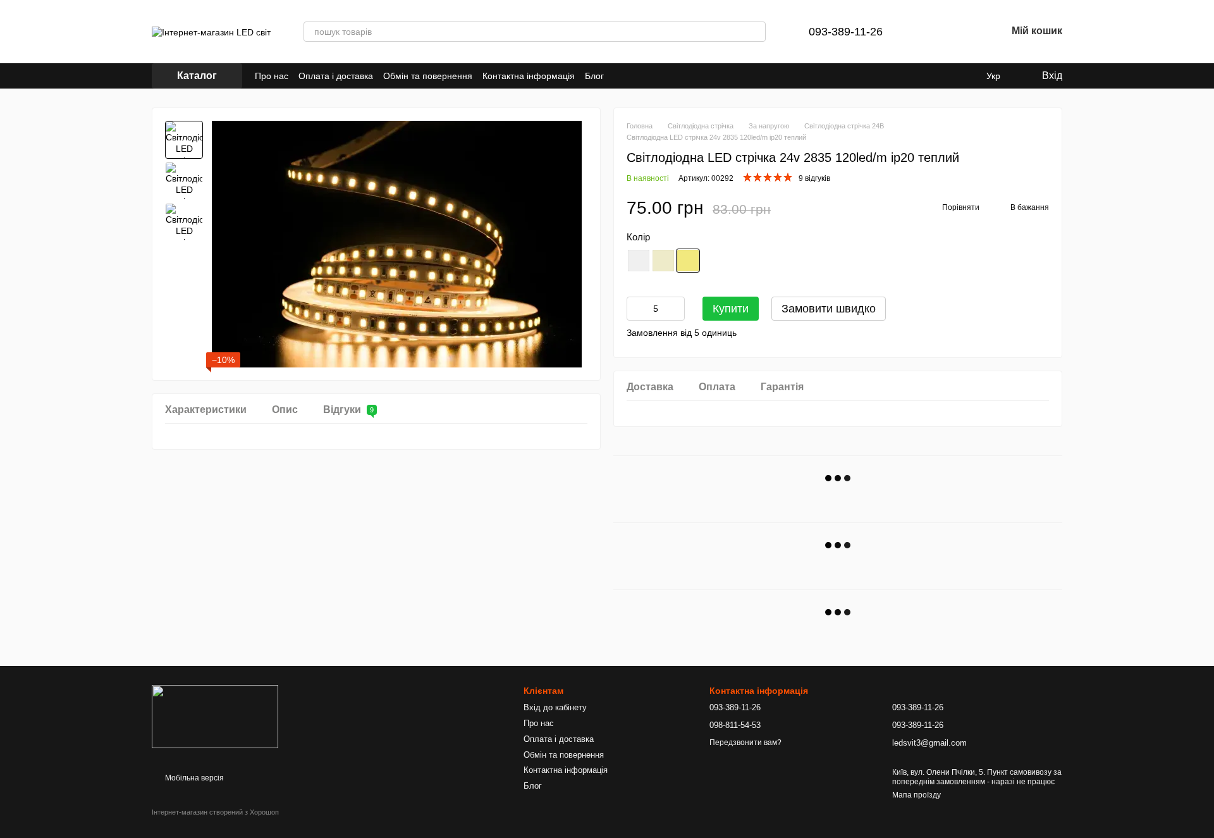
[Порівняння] (931, 32)
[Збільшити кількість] (675, 308)
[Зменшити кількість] (636, 308)
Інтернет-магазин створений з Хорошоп (215, 812)
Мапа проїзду (916, 795)
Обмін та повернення (427, 76)
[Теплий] (688, 260)
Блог (594, 76)
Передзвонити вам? (745, 742)
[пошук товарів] (755, 32)
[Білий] (638, 260)
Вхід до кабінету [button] (555, 707)
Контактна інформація (528, 76)
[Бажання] (963, 32)
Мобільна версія (193, 777)
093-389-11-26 (846, 31)
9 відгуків (814, 178)
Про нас (271, 76)
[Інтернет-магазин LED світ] (215, 716)
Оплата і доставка (335, 76)
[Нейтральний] (663, 260)
